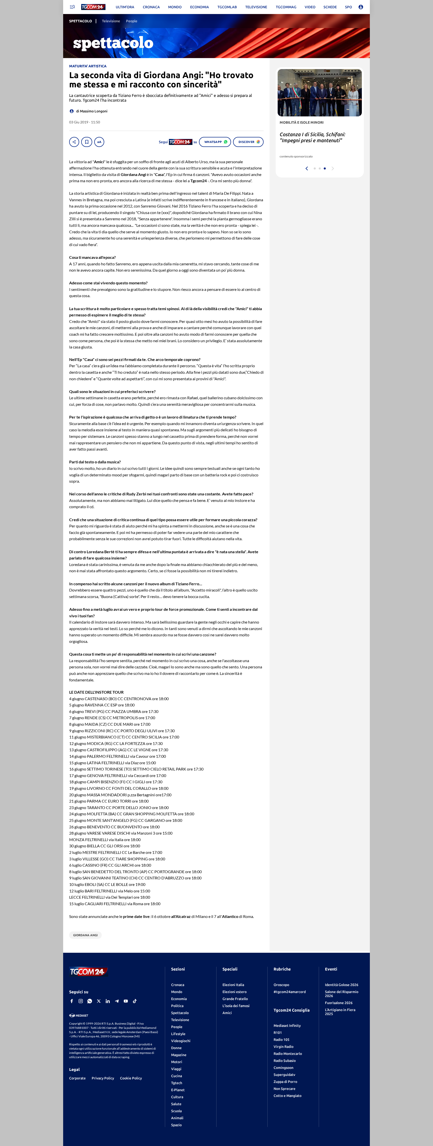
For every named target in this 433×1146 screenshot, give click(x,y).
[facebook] (71, 1001)
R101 (278, 1033)
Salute (176, 1104)
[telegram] (116, 1001)
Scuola (176, 1111)
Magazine (178, 1055)
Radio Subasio (285, 1061)
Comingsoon (283, 1068)
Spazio (176, 1125)
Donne (176, 1048)
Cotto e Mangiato (287, 1096)
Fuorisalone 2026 (339, 1003)
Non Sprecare (284, 1089)
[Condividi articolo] (74, 142)
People (176, 1027)
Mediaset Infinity (287, 1026)
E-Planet (178, 1090)
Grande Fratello (235, 999)
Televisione (180, 1020)
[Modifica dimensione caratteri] (99, 142)
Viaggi (176, 1069)
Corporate (77, 1078)
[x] (98, 1001)
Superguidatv (284, 1075)
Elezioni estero (235, 992)
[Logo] (93, 7)
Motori (176, 1062)
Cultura (177, 1097)
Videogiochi (180, 1041)
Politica (177, 1006)
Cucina (176, 1076)
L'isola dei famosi (236, 1006)
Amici (227, 1013)
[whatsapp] (89, 1001)
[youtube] (125, 1001)
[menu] (72, 7)
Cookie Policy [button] (131, 1078)
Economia (179, 999)
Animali (177, 1118)
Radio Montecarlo (288, 1054)
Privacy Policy (103, 1078)
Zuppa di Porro (285, 1082)
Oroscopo (281, 985)
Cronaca (177, 985)
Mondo (176, 992)
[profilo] (361, 7)
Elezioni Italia (233, 985)
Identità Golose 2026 (341, 985)
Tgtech (176, 1083)
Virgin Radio (283, 1047)
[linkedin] (107, 1001)
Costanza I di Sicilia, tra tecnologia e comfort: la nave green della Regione (319, 140)
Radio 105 (281, 1040)
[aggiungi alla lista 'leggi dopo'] (86, 142)
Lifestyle (178, 1034)
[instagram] (80, 1001)
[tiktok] (134, 1001)
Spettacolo (180, 1013)
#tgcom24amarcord (290, 992)
